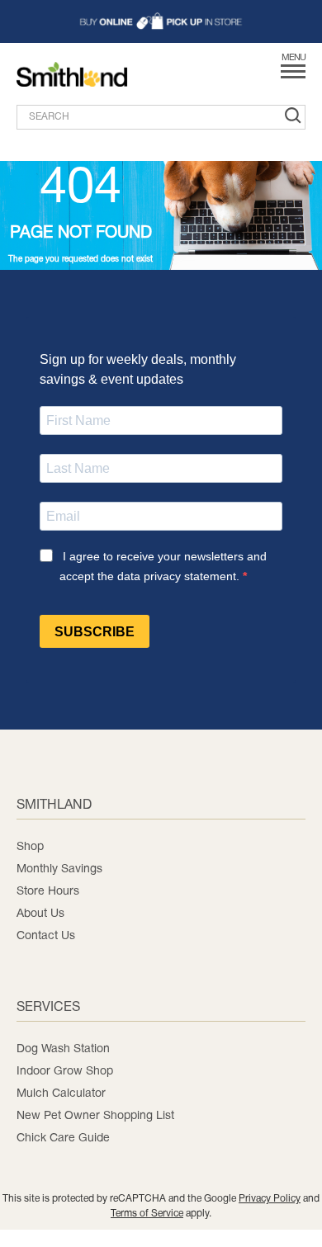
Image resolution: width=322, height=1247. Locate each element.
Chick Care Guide (63, 1138)
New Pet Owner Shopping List (95, 1116)
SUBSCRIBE (94, 632)
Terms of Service (147, 1213)
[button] (161, 21)
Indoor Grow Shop (65, 1071)
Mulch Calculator (61, 1094)
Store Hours (48, 891)
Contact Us (46, 936)
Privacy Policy (270, 1198)
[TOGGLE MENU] (293, 76)
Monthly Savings (59, 869)
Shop (30, 847)
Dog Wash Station (63, 1049)
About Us (40, 914)
